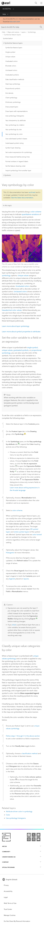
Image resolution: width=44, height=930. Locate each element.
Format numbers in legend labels (16, 161)
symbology (6, 275)
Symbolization (8, 38)
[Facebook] (29, 835)
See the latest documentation (22, 198)
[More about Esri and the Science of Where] (6, 837)
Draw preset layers (11, 107)
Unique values (10, 57)
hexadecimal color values (12, 310)
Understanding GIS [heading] (8, 857)
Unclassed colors (11, 70)
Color (8, 815)
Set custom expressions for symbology (18, 152)
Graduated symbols (12, 75)
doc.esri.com (15, 22)
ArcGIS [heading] (4, 846)
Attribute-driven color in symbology (19, 811)
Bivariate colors (10, 66)
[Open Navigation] (41, 3)
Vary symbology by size (13, 129)
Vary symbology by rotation (14, 125)
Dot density (9, 93)
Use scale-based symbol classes (16, 139)
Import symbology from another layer (18, 170)
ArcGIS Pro (7, 9)
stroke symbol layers (21, 532)
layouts (26, 579)
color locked (37, 535)
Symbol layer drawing (12, 148)
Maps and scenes (13, 32)
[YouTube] (38, 839)
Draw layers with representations (16, 111)
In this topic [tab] (7, 205)
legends (12, 579)
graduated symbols (21, 350)
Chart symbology (11, 98)
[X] (34, 835)
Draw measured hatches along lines (17, 157)
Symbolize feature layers (12, 35)
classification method (29, 753)
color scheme (36, 212)
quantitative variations (30, 214)
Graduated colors (11, 61)
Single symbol (10, 52)
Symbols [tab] (8, 175)
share (14, 625)
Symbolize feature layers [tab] (14, 43)
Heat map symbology (12, 84)
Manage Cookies (9, 915)
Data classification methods (14, 79)
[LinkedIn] (38, 835)
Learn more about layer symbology (15, 326)
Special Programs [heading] (8, 867)
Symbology (32, 32)
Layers (23, 32)
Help (4, 14)
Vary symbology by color (14, 134)
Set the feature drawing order (15, 166)
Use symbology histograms (14, 116)
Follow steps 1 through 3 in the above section (23, 736)
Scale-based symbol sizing (14, 143)
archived (32, 192)
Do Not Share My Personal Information (17, 921)
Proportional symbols (12, 88)
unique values (7, 350)
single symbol (32, 347)
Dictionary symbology (13, 102)
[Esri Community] (29, 839)
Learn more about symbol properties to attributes (21, 332)
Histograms (10, 553)
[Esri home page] (5, 3)
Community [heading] (6, 851)
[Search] (36, 3)
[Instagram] (34, 839)
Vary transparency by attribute (15, 120)
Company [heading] (5, 862)
